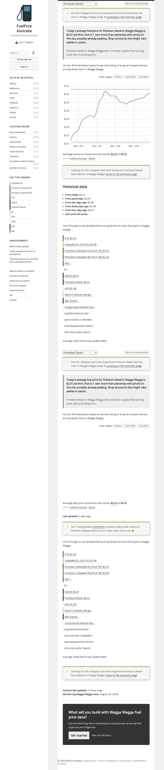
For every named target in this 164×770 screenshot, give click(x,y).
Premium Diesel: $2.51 (77, 282)
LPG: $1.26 (70, 288)
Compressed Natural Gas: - (80, 307)
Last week (143, 76)
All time (118, 76)
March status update (19, 246)
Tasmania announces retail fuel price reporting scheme (24, 260)
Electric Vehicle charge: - (79, 294)
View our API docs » (102, 735)
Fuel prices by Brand (19, 276)
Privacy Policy (125, 760)
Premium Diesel (18, 207)
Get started (79, 735)
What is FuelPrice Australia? (22, 271)
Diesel (14, 202)
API (11, 295)
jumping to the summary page (124, 16)
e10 (13, 197)
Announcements (19, 240)
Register (29, 42)
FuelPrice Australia (24, 28)
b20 (13, 226)
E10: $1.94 (70, 238)
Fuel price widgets (18, 285)
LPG (13, 216)
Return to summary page (136, 3)
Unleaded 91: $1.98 (81, 244)
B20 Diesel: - (72, 300)
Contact (13, 300)
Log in (21, 42)
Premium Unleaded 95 (21, 188)
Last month (130, 76)
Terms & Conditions (107, 760)
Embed (92, 158)
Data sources (90, 760)
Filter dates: (106, 76)
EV (12, 212)
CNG (13, 221)
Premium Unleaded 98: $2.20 (87, 257)
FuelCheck (99, 526)
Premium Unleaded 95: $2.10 (87, 250)
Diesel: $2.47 (72, 275)
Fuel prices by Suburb (19, 280)
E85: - (68, 263)
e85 (13, 231)
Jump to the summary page (121, 174)
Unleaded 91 (17, 183)
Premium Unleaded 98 (21, 192)
